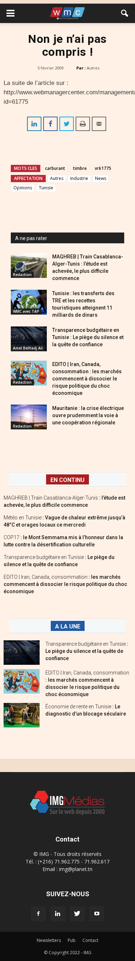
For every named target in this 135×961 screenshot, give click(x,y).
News (100, 178)
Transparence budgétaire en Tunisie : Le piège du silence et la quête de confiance (87, 337)
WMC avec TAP (26, 311)
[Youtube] (97, 914)
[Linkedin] (58, 914)
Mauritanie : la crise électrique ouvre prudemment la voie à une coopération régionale (88, 415)
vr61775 (103, 168)
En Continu (67, 480)
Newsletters (49, 940)
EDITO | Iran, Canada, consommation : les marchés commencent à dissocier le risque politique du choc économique (87, 378)
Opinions (22, 188)
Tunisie (46, 188)
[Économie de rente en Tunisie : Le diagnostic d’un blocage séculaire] (22, 715)
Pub (72, 940)
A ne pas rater (31, 238)
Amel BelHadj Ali (28, 348)
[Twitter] (77, 914)
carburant (55, 168)
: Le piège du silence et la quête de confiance (86, 651)
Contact (90, 940)
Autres (93, 68)
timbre (80, 168)
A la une (67, 626)
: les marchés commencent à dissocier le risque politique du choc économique (65, 584)
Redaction (22, 274)
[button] (125, 13)
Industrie (79, 178)
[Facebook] (38, 914)
